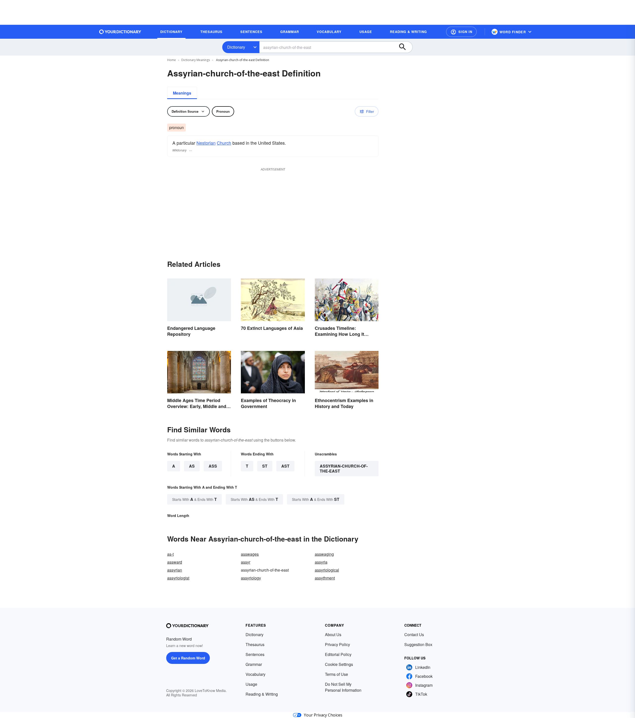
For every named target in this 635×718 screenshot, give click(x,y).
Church (224, 142)
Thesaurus (255, 644)
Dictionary (236, 47)
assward (174, 562)
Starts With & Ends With (194, 499)
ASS (213, 466)
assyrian (174, 570)
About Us (333, 634)
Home (171, 60)
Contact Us (414, 634)
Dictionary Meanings (195, 60)
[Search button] (404, 47)
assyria (321, 562)
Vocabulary (255, 674)
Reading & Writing (262, 694)
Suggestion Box (418, 644)
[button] (461, 32)
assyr (245, 562)
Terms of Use (336, 674)
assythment (325, 578)
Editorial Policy (338, 654)
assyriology (251, 578)
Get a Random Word (188, 657)
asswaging (324, 554)
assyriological (327, 570)
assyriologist (178, 578)
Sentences (255, 654)
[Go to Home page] (120, 32)
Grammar (254, 664)
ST (264, 466)
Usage (251, 684)
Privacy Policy (337, 644)
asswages (250, 554)
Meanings (182, 93)
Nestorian (206, 142)
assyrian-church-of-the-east (344, 468)
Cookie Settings (339, 664)
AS (192, 466)
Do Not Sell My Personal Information (343, 687)
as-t (170, 554)
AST (285, 466)
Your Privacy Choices (323, 715)
